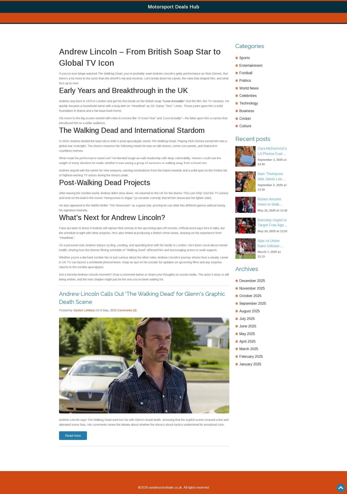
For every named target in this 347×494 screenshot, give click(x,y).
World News (249, 88)
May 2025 (247, 334)
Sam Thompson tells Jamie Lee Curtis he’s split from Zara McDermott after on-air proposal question (271, 177)
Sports (244, 58)
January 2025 (250, 364)
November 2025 (252, 288)
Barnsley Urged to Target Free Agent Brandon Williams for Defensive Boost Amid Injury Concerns (272, 223)
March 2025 (248, 349)
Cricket (245, 119)
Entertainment (250, 66)
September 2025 (252, 303)
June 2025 (247, 326)
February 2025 (251, 357)
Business (246, 111)
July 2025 (247, 319)
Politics (245, 81)
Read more (73, 435)
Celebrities (248, 96)
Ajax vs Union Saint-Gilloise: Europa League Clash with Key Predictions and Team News (270, 244)
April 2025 (247, 341)
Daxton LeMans (84, 310)
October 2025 (250, 296)
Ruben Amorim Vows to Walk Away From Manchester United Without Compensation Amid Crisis (273, 202)
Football (245, 73)
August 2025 (249, 311)
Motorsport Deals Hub (173, 6)
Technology (248, 103)
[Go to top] (341, 488)
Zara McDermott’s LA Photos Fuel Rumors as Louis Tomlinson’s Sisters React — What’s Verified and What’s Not (272, 151)
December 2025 (252, 281)
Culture (245, 126)
